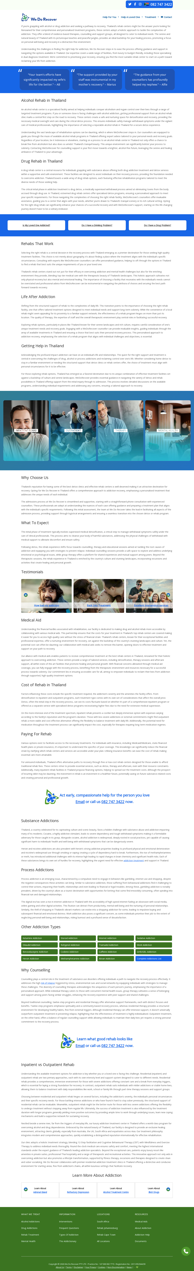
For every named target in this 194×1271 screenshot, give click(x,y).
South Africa (103, 1221)
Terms (69, 1267)
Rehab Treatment (30, 1234)
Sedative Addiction (146, 938)
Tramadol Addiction (108, 945)
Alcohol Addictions (30, 1221)
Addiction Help (142, 1234)
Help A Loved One (130, 16)
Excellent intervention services (151, 605)
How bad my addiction (46, 605)
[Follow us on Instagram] (140, 4)
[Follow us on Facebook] (135, 4)
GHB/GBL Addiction (146, 951)
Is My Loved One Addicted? (36, 225)
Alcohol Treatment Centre (116, 1192)
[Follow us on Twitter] (130, 4)
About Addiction (143, 1228)
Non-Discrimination (116, 1267)
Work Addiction (144, 945)
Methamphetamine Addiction (75, 958)
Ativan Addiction (107, 958)
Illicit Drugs (154, 1192)
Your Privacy (90, 1267)
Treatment (150, 16)
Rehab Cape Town (106, 1234)
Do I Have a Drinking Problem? (97, 225)
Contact (168, 16)
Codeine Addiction (70, 951)
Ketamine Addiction (32, 938)
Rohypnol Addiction (70, 945)
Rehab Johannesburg (107, 1228)
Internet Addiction (107, 938)
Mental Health (28, 1241)
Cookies (101, 1267)
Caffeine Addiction (108, 951)
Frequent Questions (69, 1228)
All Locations (103, 1241)
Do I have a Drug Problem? (157, 225)
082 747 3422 (161, 4)
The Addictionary (67, 1241)
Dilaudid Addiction (31, 945)
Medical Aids (141, 1221)
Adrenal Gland (40, 1192)
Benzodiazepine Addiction (35, 951)
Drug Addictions (29, 1228)
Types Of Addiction (69, 1234)
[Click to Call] (186, 1251)
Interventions (65, 1221)
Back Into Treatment (99, 605)
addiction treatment (134, 860)
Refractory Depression (78, 1192)
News (129, 1267)
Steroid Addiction (69, 938)
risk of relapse (48, 983)
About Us (60, 1267)
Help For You (109, 16)
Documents (141, 1241)
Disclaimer (78, 1267)
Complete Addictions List (149, 958)
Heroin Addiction (31, 958)
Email (80, 801)
